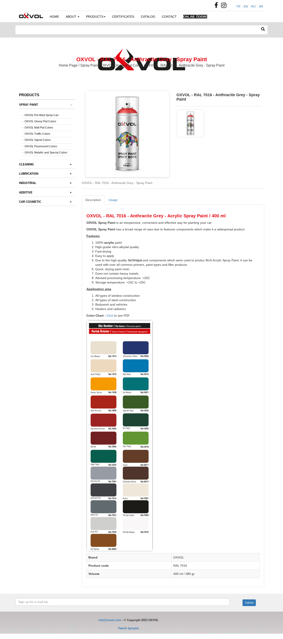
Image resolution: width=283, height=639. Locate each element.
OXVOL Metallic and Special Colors (46, 152)
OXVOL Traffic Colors (37, 133)
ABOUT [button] (71, 16)
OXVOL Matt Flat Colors (39, 127)
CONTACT (169, 16)
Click (110, 315)
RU (253, 6)
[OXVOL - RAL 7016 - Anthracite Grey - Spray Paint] (190, 123)
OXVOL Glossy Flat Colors (40, 121)
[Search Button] (263, 29)
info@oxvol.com (110, 620)
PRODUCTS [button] (94, 16)
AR (261, 6)
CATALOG (148, 16)
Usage (113, 200)
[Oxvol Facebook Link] (217, 6)
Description (93, 200)
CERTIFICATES (123, 16)
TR (238, 6)
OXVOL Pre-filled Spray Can (42, 115)
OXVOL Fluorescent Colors (41, 146)
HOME (54, 16)
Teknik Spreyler (128, 628)
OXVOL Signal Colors (38, 140)
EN (246, 6)
